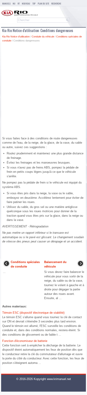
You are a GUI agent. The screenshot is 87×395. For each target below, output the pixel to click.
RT (19, 3)
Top (33, 3)
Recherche (56, 3)
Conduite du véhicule (43, 36)
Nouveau (26, 3)
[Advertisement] (43, 90)
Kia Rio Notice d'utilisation (16, 36)
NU (14, 3)
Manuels (6, 3)
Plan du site (43, 3)
